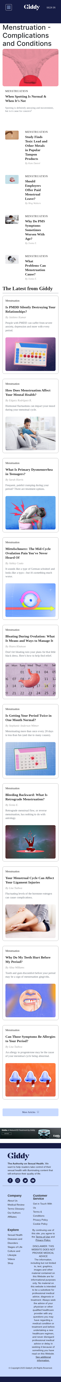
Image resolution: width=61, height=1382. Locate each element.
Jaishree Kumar (17, 317)
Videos (11, 1259)
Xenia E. (32, 243)
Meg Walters (34, 203)
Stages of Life (15, 1247)
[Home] (32, 7)
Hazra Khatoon (17, 646)
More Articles (28, 1112)
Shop (10, 1263)
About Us (12, 1200)
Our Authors (14, 1212)
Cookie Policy (40, 1223)
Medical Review (16, 1204)
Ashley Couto (16, 563)
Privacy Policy (40, 1219)
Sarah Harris (16, 479)
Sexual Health (15, 1235)
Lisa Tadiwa (15, 888)
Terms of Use (43, 1236)
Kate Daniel (34, 163)
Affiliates (12, 1216)
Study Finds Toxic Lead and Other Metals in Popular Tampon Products (36, 148)
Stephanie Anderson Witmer (24, 725)
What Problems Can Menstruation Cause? (35, 267)
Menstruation (16, 91)
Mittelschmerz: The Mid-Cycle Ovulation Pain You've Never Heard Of (28, 553)
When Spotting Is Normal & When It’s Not (25, 99)
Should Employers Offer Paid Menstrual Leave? (33, 189)
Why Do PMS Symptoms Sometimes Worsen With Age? (35, 229)
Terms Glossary (16, 1208)
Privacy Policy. (43, 1240)
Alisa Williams (16, 967)
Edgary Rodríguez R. (20, 400)
